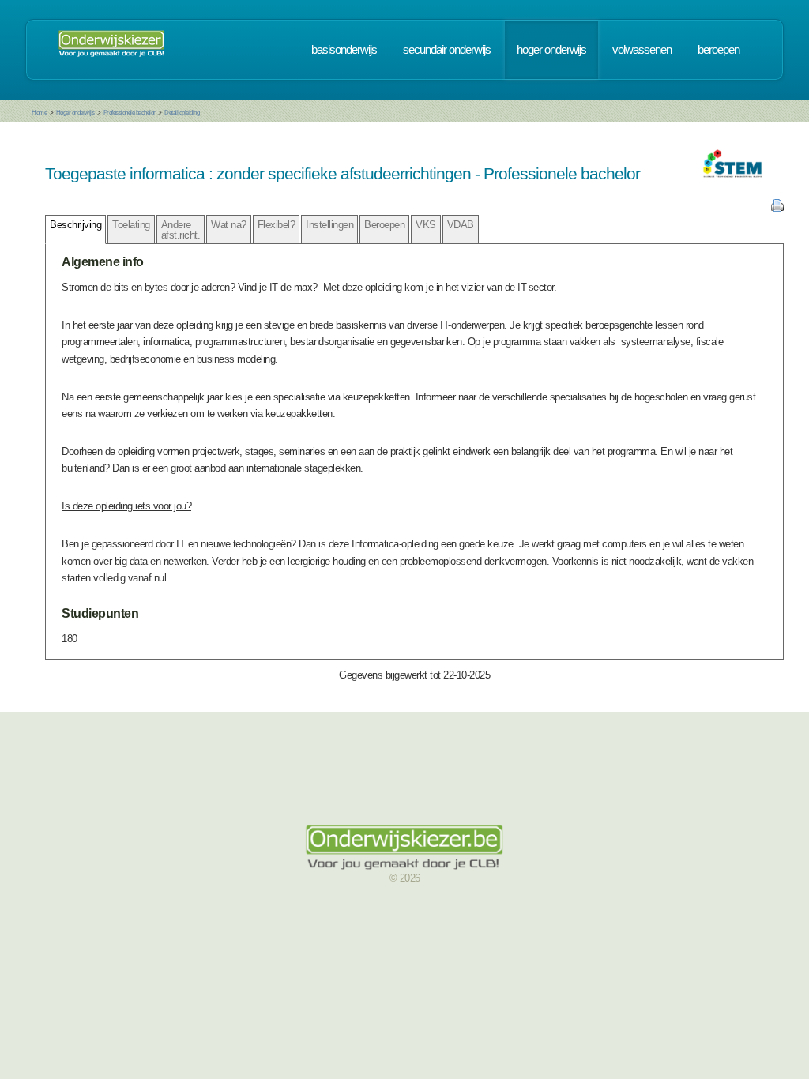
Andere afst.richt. (181, 230)
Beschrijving (75, 225)
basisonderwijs (344, 49)
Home (39, 112)
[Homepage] (111, 50)
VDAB (460, 225)
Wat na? (228, 225)
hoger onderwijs (551, 49)
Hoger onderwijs (75, 112)
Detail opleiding (181, 112)
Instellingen (329, 225)
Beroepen (384, 225)
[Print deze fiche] (777, 208)
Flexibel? (276, 225)
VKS (426, 225)
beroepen (718, 49)
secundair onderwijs (447, 49)
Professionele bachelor (129, 112)
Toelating (131, 225)
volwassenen (642, 49)
